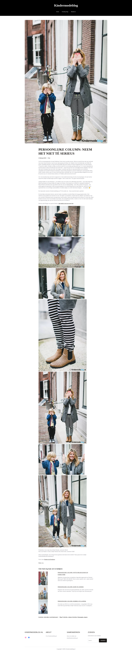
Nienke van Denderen (49, 559)
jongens (86, 617)
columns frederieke (72, 617)
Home (57, 11)
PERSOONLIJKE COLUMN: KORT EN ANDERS (71, 587)
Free (49, 158)
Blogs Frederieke (64, 617)
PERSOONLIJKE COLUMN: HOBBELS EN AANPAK (72, 601)
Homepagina (80, 617)
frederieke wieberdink (43, 617)
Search (103, 640)
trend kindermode (53, 617)
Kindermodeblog (66, 5)
